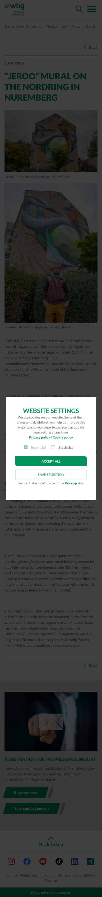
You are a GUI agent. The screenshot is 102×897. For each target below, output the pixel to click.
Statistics (65, 447)
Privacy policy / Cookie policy (51, 437)
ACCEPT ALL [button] (51, 461)
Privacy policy (74, 483)
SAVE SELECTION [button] (51, 475)
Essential (38, 447)
